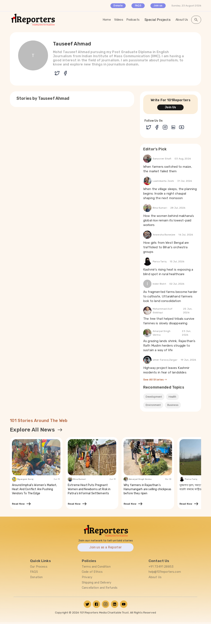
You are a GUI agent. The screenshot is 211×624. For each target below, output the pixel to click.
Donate (118, 5)
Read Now (19, 503)
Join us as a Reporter (105, 547)
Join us (158, 5)
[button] (153, 396)
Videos (118, 19)
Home (107, 19)
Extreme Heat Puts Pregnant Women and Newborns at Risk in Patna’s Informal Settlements (89, 489)
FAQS (138, 5)
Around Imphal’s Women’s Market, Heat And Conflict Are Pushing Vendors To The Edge (34, 489)
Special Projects (157, 20)
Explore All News (32, 430)
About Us (182, 19)
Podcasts (133, 19)
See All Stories (153, 379)
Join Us (170, 107)
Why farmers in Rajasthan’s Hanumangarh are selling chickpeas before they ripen (147, 489)
